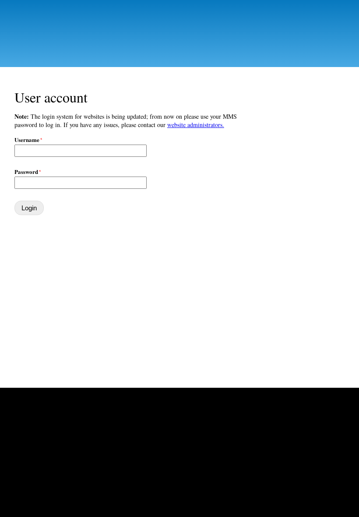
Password (26, 171)
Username (26, 139)
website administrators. (195, 124)
